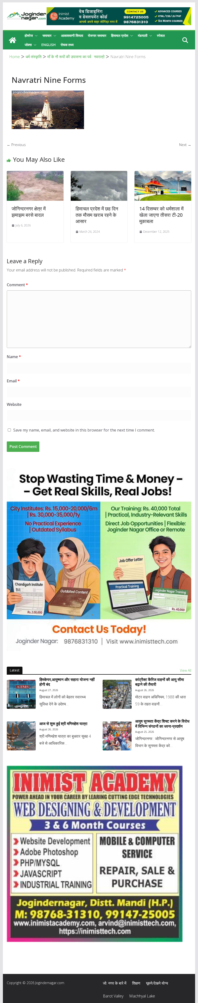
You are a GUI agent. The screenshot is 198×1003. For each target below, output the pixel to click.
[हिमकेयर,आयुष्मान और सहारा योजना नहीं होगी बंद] (21, 694)
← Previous (16, 144)
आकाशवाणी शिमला (72, 35)
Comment (17, 284)
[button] (35, 35)
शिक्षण (136, 983)
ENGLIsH (48, 44)
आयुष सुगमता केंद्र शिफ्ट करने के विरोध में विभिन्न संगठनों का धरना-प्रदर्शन (162, 724)
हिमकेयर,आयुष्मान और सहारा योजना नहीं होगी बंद (67, 682)
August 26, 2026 (144, 690)
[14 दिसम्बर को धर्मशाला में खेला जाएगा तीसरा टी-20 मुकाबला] (162, 174)
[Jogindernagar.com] (12, 40)
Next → (185, 144)
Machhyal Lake (142, 996)
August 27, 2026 (48, 690)
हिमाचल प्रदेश (119, 35)
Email (13, 381)
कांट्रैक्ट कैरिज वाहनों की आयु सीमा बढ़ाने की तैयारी (159, 682)
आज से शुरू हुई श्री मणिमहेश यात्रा (63, 723)
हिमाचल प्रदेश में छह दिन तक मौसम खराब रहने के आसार (97, 214)
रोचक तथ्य (67, 44)
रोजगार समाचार (97, 35)
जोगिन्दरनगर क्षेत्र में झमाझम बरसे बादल (29, 211)
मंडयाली (142, 35)
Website (14, 404)
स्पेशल (161, 35)
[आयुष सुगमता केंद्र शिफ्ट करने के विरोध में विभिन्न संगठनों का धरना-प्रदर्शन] (117, 735)
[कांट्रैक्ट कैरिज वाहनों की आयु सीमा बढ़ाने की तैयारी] (117, 694)
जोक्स (28, 44)
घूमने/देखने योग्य (157, 983)
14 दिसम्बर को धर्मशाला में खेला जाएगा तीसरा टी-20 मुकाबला (161, 214)
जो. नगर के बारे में (114, 983)
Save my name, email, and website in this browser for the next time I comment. (84, 430)
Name (14, 356)
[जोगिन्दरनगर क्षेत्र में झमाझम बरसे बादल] (35, 174)
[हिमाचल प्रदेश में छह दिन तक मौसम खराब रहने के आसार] (99, 174)
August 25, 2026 (144, 731)
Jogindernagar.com (49, 982)
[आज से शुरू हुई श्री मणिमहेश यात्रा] (21, 735)
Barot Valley (113, 996)
